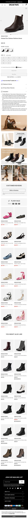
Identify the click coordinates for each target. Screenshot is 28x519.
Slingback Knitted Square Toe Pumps (7, 263)
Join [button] (22, 481)
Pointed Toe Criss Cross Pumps (7, 284)
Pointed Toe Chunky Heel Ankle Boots (8, 397)
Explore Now (19, 1)
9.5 (24, 60)
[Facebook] (7, 488)
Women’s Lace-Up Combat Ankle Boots (9, 375)
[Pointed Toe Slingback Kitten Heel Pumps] (20, 233)
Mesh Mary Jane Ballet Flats (20, 222)
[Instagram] (10, 488)
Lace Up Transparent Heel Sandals (20, 304)
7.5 (3, 60)
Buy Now (14, 74)
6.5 (19, 57)
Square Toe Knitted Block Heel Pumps (7, 222)
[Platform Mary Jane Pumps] (20, 254)
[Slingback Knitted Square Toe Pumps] (7, 254)
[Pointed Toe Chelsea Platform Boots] (3, 50)
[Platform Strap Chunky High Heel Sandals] (7, 295)
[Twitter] (20, 488)
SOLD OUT (14, 70)
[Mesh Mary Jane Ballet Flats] (20, 213)
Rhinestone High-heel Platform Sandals (20, 325)
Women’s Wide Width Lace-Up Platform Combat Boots (12, 418)
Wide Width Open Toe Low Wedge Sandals (7, 243)
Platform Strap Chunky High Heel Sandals (7, 304)
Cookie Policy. (12, 513)
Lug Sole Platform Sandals (6, 325)
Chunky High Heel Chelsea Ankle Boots (8, 462)
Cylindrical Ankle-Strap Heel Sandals (20, 284)
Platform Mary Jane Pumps (19, 263)
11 (8, 63)
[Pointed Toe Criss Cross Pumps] (7, 274)
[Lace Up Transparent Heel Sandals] (20, 295)
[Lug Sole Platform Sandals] (7, 315)
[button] (2, 5)
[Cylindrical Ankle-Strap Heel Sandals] (20, 274)
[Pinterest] (15, 488)
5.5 (8, 57)
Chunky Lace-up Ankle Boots (20, 397)
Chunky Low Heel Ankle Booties (7, 440)
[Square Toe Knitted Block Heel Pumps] (7, 213)
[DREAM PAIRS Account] (23, 5)
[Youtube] (18, 488)
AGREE (14, 516)
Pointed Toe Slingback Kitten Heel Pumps (20, 243)
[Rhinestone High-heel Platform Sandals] (20, 315)
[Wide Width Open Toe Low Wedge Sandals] (7, 233)
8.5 (14, 60)
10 (3, 63)
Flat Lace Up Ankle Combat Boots (21, 375)
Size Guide (8, 55)
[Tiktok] (12, 488)
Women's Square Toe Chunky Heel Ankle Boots (10, 355)
